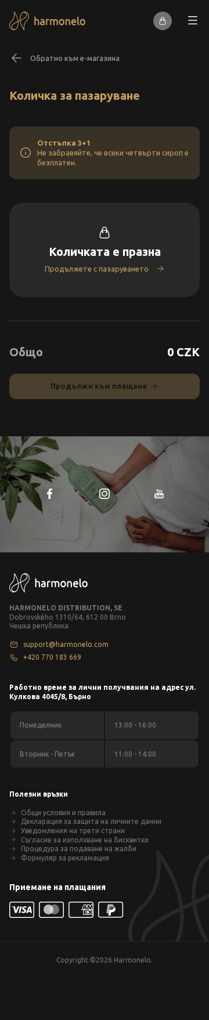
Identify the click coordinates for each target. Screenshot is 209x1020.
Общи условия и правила (63, 812)
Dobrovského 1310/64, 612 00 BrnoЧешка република (67, 621)
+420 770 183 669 (52, 657)
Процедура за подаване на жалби (78, 848)
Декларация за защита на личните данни (91, 821)
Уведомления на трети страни (73, 830)
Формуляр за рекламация (65, 858)
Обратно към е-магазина (75, 58)
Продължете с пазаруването (97, 269)
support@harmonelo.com (66, 644)
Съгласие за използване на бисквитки (85, 840)
